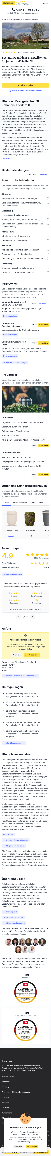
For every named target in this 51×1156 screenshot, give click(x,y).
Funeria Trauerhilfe (28, 1070)
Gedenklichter (37, 502)
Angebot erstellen (25, 85)
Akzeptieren (32, 1147)
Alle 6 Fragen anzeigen (15, 743)
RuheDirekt (8, 3)
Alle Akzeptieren (31, 655)
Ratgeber (5, 1102)
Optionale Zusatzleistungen (17, 840)
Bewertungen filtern (14, 574)
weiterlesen (8, 159)
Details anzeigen (10, 316)
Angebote (6, 1082)
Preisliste (5, 1108)
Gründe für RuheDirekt (15, 917)
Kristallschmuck (20, 502)
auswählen (43, 325)
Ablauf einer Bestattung (15, 923)
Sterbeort (5, 180)
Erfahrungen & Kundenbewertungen (16, 1092)
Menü (45, 3)
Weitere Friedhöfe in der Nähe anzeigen (21, 676)
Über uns (5, 1097)
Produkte (6, 835)
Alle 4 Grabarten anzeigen (16, 362)
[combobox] (31, 180)
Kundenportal (11, 912)
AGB (47, 1140)
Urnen (6, 502)
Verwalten (17, 655)
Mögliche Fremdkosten (15, 846)
